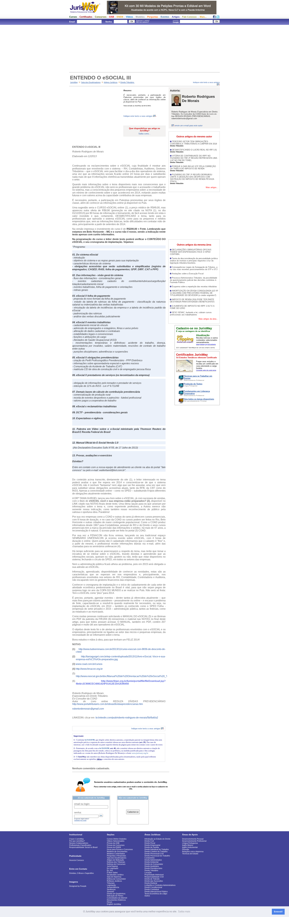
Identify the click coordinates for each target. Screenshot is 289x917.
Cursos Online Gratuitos (116, 839)
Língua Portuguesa (190, 843)
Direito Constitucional (153, 887)
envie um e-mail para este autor (188, 125)
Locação (148, 873)
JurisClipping (112, 866)
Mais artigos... (212, 187)
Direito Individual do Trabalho (156, 849)
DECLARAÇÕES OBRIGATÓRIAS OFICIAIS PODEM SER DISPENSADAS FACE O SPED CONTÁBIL (190, 252)
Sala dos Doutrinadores (91, 82)
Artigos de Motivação (115, 860)
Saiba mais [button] (184, 911)
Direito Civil (149, 841)
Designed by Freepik (77, 886)
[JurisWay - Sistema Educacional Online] (85, 13)
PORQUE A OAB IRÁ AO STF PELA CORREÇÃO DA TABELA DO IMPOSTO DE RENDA (193, 167)
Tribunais (111, 883)
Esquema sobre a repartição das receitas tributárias (194, 286)
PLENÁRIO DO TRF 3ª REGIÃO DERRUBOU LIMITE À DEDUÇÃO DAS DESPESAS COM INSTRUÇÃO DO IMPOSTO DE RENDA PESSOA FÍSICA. (192, 177)
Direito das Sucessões (153, 881)
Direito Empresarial (152, 845)
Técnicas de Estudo (190, 854)
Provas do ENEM (114, 847)
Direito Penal (149, 843)
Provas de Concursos (115, 845)
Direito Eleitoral (150, 883)
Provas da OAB (113, 843)
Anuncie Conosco (76, 860)
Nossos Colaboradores (78, 843)
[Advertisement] (144, 48)
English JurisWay (114, 904)
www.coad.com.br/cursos (89, 664)
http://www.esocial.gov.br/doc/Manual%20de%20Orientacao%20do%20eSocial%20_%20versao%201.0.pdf (133, 676)
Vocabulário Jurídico (115, 875)
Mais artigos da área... (208, 319)
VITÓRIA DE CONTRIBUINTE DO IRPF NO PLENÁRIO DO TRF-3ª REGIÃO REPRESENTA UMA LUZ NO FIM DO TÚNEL (193, 158)
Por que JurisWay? (77, 841)
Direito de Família (151, 847)
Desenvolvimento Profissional (194, 841)
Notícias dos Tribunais (116, 862)
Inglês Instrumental (190, 847)
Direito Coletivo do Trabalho (156, 852)
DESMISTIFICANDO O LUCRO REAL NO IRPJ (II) (194, 150)
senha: (77, 812)
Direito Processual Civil (154, 854)
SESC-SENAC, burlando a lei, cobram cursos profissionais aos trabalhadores (191, 313)
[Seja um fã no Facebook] (214, 17)
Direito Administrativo (153, 860)
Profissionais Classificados (80, 845)
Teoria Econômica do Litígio (155, 894)
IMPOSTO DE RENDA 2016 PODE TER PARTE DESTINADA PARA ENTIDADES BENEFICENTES (192, 300)
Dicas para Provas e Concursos (120, 849)
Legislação (111, 885)
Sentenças (111, 889)
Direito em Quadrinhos (116, 894)
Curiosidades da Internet (117, 898)
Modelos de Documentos (117, 852)
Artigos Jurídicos (110, 82)
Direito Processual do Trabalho (157, 856)
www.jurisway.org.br (140, 753)
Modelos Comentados (116, 854)
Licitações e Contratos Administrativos (160, 885)
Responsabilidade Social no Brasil (83, 847)
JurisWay (74, 82)
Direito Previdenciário (153, 868)
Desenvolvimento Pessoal (193, 839)
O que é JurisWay (76, 839)
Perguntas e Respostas (116, 856)
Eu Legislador (112, 868)
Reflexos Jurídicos (114, 881)
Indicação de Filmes (115, 896)
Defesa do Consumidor (116, 879)
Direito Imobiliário (151, 866)
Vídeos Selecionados (115, 841)
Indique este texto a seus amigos (138, 116)
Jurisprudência (113, 887)
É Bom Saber (112, 873)
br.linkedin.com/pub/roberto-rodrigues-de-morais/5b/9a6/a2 (127, 717)
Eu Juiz (110, 870)
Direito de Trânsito (152, 879)
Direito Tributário (127, 82)
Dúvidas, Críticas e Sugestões (81, 873)
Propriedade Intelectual (154, 875)
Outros (147, 896)
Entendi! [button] (278, 911)
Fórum (109, 902)
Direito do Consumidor (153, 864)
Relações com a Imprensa (193, 852)
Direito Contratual (151, 889)
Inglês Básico (187, 845)
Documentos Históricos (116, 900)
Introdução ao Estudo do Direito (157, 839)
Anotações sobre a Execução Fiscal (188, 273)
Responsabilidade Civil (154, 877)
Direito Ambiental (151, 862)
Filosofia (185, 849)
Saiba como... (144, 134)
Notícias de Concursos (116, 864)
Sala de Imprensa (114, 877)
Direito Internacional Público (156, 892)
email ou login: (82, 804)
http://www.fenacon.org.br (89, 669)
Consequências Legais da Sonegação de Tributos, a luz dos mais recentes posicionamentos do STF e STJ (194, 268)
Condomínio (149, 858)
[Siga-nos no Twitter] (217, 17)
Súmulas (110, 892)
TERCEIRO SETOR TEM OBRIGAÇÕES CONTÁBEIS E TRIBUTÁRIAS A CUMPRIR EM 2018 (193, 142)
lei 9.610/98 (90, 740)
